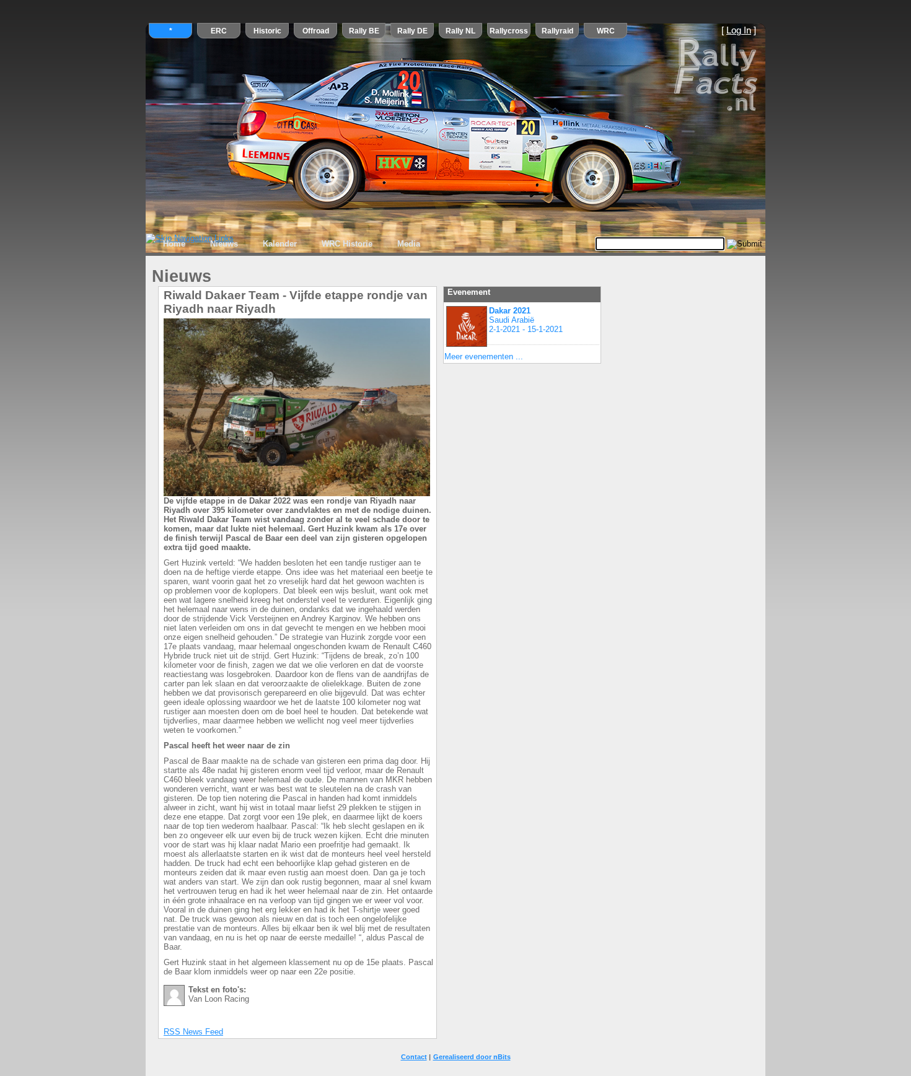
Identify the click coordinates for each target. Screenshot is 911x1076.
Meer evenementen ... (483, 356)
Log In (738, 30)
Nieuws (224, 243)
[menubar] (292, 244)
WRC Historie (347, 243)
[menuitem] (174, 244)
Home (174, 243)
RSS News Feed (193, 1031)
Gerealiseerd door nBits (472, 1057)
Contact (414, 1057)
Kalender (280, 243)
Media (408, 243)
